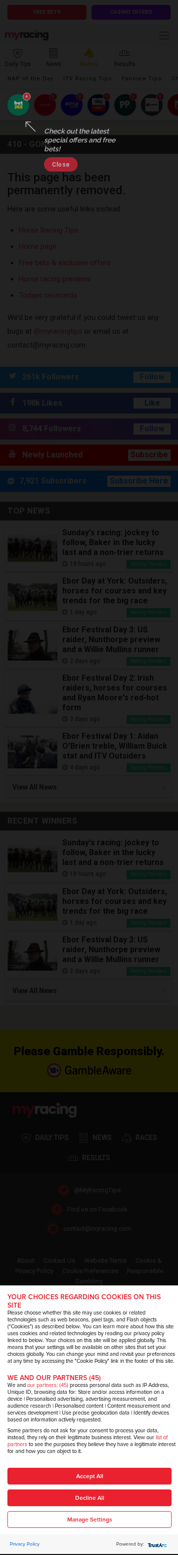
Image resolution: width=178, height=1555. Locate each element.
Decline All (89, 1498)
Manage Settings (89, 1519)
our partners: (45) (47, 1385)
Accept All (89, 1476)
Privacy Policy (25, 1544)
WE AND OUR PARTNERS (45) (54, 1378)
